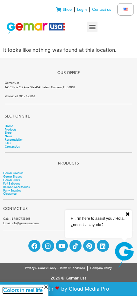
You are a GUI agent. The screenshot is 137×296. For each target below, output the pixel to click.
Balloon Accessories (16, 187)
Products (10, 129)
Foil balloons (11, 183)
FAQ (8, 143)
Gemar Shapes (12, 176)
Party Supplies (12, 190)
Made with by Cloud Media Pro (68, 289)
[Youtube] (62, 246)
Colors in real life (23, 290)
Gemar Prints (11, 180)
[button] (92, 27)
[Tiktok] (75, 246)
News (8, 136)
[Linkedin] (103, 246)
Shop (8, 132)
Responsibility (14, 139)
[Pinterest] (89, 246)
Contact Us (12, 146)
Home (9, 126)
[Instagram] (48, 246)
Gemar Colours (13, 173)
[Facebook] (34, 246)
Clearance (10, 193)
